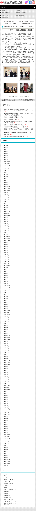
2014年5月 (7, 449)
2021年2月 (7, 281)
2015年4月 (7, 426)
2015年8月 (7, 418)
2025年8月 (7, 170)
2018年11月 (7, 337)
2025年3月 (7, 180)
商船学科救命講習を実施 (12, 119)
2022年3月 (7, 255)
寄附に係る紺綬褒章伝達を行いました (15, 125)
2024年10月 (7, 190)
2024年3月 (7, 205)
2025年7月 (7, 172)
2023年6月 (7, 224)
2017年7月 (7, 370)
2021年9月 (7, 267)
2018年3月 (7, 354)
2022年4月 (7, 253)
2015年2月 (7, 430)
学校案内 (6, 491)
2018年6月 (7, 348)
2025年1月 (7, 184)
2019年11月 (7, 312)
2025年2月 (7, 182)
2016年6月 (7, 397)
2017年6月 (7, 372)
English (33, 0)
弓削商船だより (8, 497)
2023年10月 (7, 215)
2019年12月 (7, 310)
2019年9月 (7, 317)
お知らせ (6, 475)
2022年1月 (7, 259)
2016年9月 (7, 391)
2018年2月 (7, 356)
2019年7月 (7, 321)
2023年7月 (7, 221)
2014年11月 (7, 437)
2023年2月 (7, 232)
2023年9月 (7, 217)
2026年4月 (7, 153)
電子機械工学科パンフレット (12, 504)
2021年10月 (7, 265)
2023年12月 (7, 211)
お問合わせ (29, 0)
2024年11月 (7, 188)
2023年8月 (7, 219)
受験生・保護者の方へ (22, 12)
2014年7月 (7, 445)
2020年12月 (7, 286)
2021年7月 (7, 271)
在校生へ (4, 10)
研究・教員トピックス (10, 502)
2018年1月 (7, 358)
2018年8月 (7, 344)
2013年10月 (7, 463)
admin (31, 30)
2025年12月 (7, 162)
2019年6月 (7, 323)
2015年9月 (7, 416)
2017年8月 (7, 368)
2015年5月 (7, 424)
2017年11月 (7, 362)
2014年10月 (7, 439)
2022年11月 (7, 238)
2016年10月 (7, 389)
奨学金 (5, 487)
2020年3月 (7, 304)
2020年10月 (7, 290)
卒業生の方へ (20, 10)
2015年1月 (7, 432)
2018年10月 (7, 339)
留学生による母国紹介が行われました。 (16, 136)
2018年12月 (7, 335)
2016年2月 (7, 406)
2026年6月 (7, 149)
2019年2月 (7, 331)
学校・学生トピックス (17, 96)
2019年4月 (7, 327)
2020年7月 (7, 296)
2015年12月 (7, 410)
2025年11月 (7, 164)
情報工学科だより (8, 499)
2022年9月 (7, 242)
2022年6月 (7, 248)
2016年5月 (7, 399)
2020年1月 (7, 308)
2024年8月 (7, 195)
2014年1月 (7, 457)
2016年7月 (7, 395)
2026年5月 (7, 151)
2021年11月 (7, 263)
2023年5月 (7, 226)
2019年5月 (7, 325)
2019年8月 (7, 319)
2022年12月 (7, 236)
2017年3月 (7, 379)
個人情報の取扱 (20, 15)
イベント (6, 477)
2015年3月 (7, 428)
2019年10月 (7, 315)
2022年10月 (7, 240)
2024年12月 (7, 186)
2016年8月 (7, 393)
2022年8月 (7, 244)
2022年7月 (7, 246)
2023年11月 (7, 213)
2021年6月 (7, 273)
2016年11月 (7, 387)
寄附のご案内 (5, 17)
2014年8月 (7, 443)
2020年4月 (7, 302)
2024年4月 (7, 203)
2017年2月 (7, 381)
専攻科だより (7, 495)
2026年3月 (7, 155)
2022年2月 (7, 257)
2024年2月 (7, 207)
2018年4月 (7, 352)
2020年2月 (7, 306)
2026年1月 (7, 159)
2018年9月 (7, 341)
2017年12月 (7, 360)
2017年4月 (7, 377)
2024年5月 (7, 201)
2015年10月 (7, 414)
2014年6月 (7, 447)
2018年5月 (7, 350)
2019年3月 (7, 329)
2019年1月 (7, 333)
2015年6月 (7, 422)
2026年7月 (7, 147)
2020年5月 (7, 300)
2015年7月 (7, 420)
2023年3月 (7, 230)
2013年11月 (7, 461)
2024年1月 (7, 209)
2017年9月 (7, 366)
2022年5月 (7, 250)
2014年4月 (7, 451)
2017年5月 (7, 375)
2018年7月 (7, 346)
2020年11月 (7, 288)
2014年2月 (7, 455)
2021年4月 (7, 277)
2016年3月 (7, 403)
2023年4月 (7, 228)
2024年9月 (7, 193)
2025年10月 (7, 166)
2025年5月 (7, 176)
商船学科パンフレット (10, 483)
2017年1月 (7, 383)
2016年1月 (7, 408)
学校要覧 (6, 493)
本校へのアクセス (6, 15)
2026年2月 (7, 157)
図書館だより (7, 485)
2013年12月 (7, 459)
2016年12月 (7, 385)
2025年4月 (7, 178)
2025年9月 (7, 168)
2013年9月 (7, 466)
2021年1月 (7, 284)
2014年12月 (7, 435)
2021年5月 (7, 275)
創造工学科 (7, 481)
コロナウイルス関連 (9, 479)
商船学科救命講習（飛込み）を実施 (15, 117)
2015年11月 (7, 412)
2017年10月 (7, 364)
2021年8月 (7, 269)
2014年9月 (7, 441)
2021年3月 (7, 279)
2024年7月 (7, 197)
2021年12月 (7, 261)
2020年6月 (7, 298)
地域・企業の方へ (6, 12)
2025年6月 (7, 174)
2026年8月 (7, 145)
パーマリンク (26, 96)
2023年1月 (7, 234)
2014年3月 (7, 453)
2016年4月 (7, 401)
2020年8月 (7, 294)
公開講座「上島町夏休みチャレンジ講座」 (17, 127)
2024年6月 (7, 199)
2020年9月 (7, 292)
